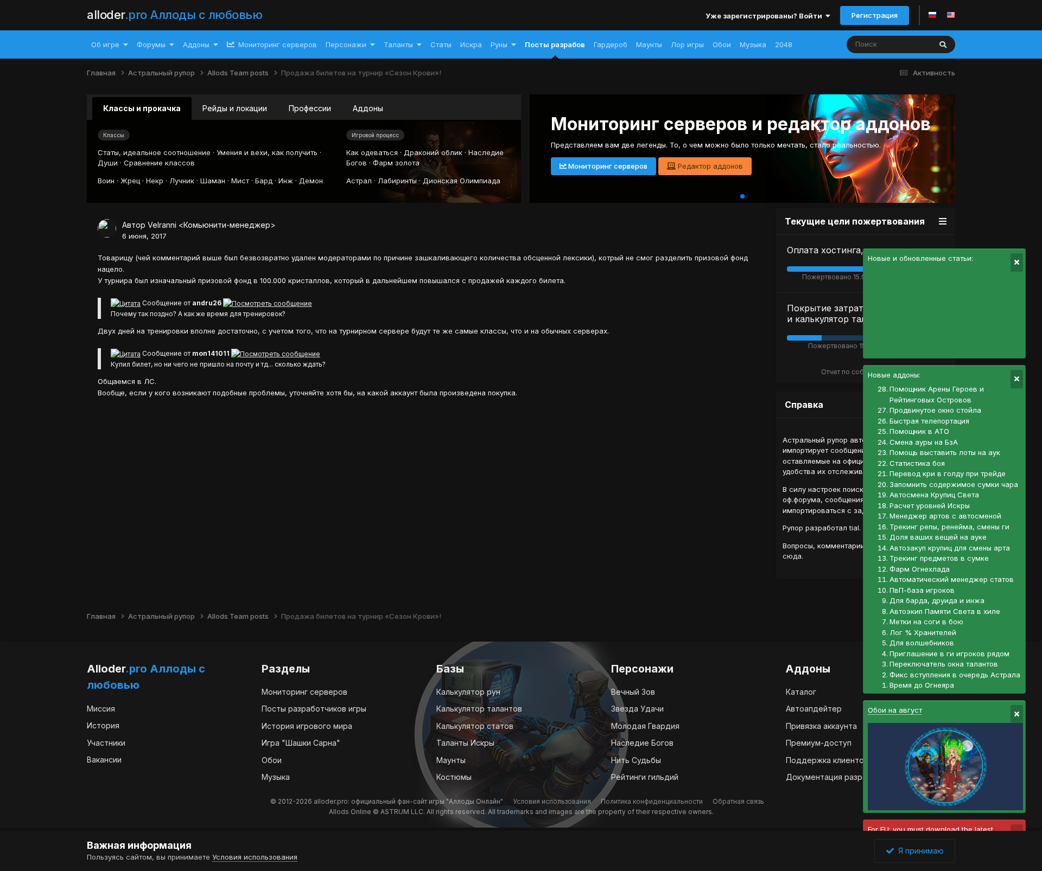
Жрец (130, 180)
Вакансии (104, 759)
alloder (174, 15)
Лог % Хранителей (922, 632)
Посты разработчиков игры (314, 708)
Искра (471, 44)
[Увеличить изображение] (126, 303)
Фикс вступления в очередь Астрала (954, 674)
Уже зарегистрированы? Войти (765, 15)
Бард (263, 180)
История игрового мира (307, 726)
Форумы (151, 44)
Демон (311, 180)
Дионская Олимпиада (461, 180)
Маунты (649, 44)
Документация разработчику (842, 777)
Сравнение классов (159, 162)
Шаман (212, 180)
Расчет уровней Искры (929, 505)
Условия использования (552, 801)
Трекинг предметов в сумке (939, 558)
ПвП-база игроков (922, 590)
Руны (499, 44)
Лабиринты (397, 180)
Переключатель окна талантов (943, 663)
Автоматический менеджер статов (951, 579)
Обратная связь (738, 801)
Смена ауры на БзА (923, 442)
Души (108, 162)
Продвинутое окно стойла (935, 410)
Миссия (101, 708)
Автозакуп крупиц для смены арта (949, 547)
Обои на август (895, 710)
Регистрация (875, 15)
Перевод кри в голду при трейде (947, 473)
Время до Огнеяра (921, 685)
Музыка (753, 44)
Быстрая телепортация (929, 421)
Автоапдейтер (814, 708)
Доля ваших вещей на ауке (938, 537)
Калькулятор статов (474, 726)
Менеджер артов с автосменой (945, 515)
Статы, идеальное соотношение (154, 152)
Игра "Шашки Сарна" (301, 742)
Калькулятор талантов (479, 708)
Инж (285, 180)
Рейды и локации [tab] (234, 108)
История (103, 725)
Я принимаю (919, 850)
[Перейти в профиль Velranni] (107, 228)
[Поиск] (943, 44)
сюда (792, 556)
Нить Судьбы (636, 760)
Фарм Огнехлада (919, 569)
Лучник (181, 180)
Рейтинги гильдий (644, 777)
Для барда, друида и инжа (936, 600)
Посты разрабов (555, 44)
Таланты (398, 44)
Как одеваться (372, 152)
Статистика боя (917, 463)
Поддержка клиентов (827, 760)
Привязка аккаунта (821, 726)
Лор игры (687, 44)
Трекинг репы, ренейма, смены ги (949, 526)
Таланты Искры (465, 742)
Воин (106, 180)
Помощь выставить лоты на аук (944, 452)
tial (854, 527)
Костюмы (454, 777)
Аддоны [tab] (368, 108)
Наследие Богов (642, 742)
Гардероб (610, 44)
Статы (441, 44)
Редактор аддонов (709, 166)
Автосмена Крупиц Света (934, 494)
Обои (722, 44)
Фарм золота (396, 162)
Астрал (359, 180)
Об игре (105, 44)
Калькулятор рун (468, 691)
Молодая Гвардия (645, 726)
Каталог (801, 691)
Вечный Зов (633, 691)
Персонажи (346, 44)
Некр (154, 180)
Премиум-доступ (819, 742)
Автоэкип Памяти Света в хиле (944, 611)
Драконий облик (433, 152)
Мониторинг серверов (276, 44)
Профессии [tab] (310, 108)
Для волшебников (921, 642)
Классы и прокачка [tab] (142, 108)
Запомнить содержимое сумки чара (953, 484)
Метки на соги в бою (926, 621)
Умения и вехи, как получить (267, 152)
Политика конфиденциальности (652, 801)
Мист (240, 180)
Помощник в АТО (919, 431)
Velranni (162, 224)
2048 (783, 44)
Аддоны (196, 44)
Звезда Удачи (637, 708)
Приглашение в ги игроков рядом (949, 653)
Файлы (905, 44)
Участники (106, 742)
